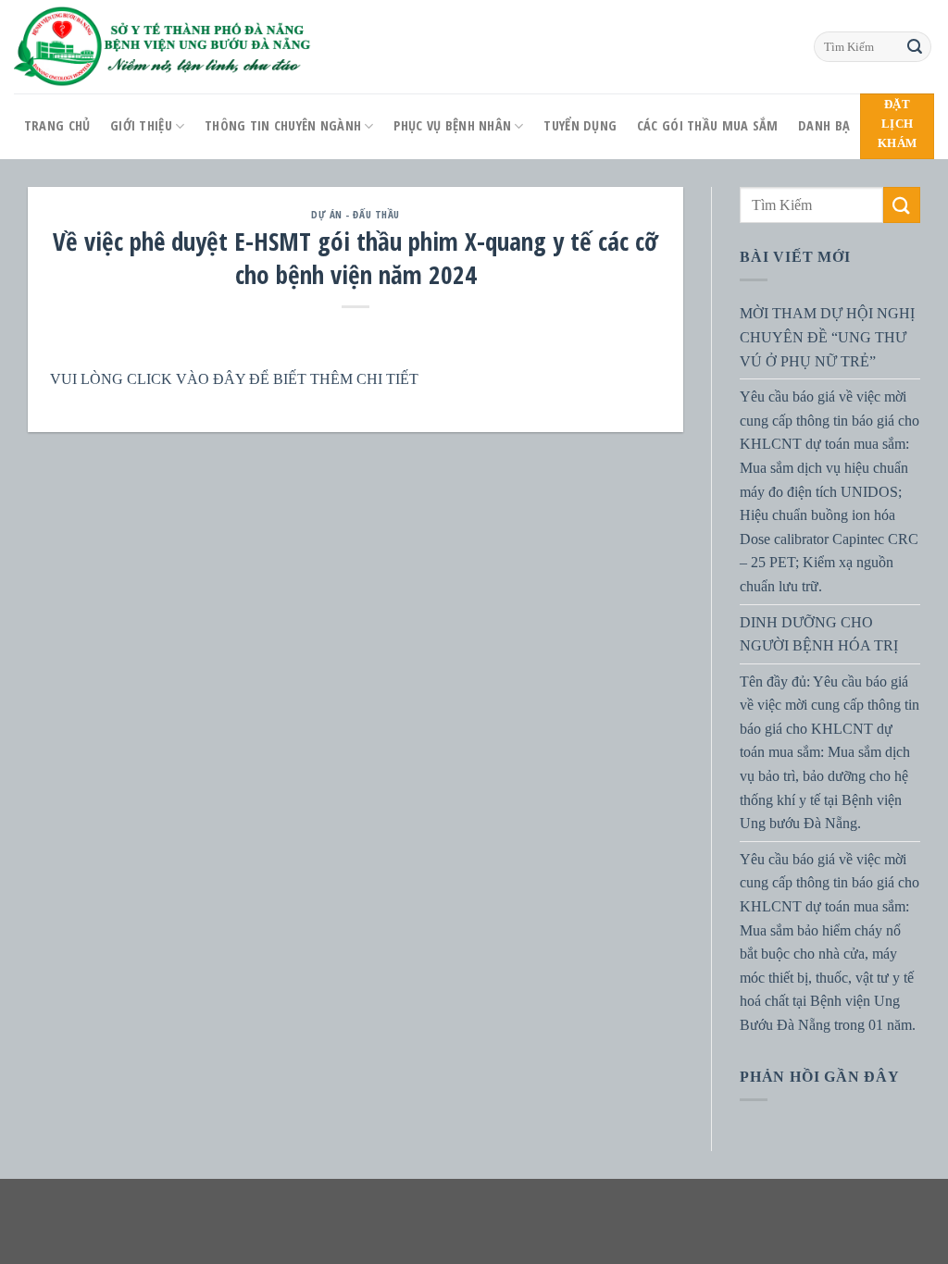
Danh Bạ (824, 125)
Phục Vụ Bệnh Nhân (452, 125)
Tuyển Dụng (580, 125)
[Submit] (914, 47)
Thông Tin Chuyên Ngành (283, 125)
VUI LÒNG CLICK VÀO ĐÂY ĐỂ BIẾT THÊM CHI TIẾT (234, 379)
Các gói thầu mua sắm (708, 125)
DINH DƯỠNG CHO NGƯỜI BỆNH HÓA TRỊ (819, 633)
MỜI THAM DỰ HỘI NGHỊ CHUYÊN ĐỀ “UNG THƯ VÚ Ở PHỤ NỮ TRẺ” (827, 336)
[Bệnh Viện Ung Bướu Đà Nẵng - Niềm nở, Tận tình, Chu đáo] (163, 47)
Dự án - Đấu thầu (355, 214)
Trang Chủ (57, 125)
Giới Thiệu (141, 125)
